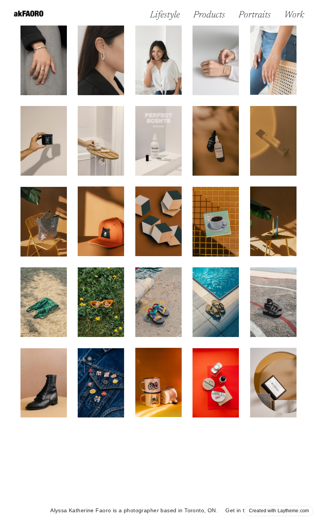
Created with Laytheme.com (279, 510)
